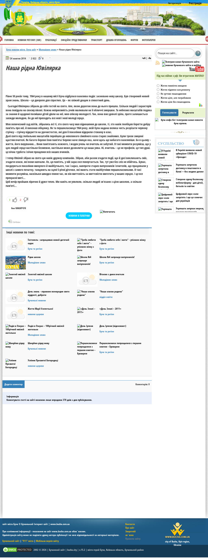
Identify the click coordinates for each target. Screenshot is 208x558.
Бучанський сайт (11, 541)
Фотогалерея (148, 40)
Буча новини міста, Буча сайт (21, 49)
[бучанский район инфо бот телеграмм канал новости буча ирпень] (180, 129)
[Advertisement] (80, 81)
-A (149, 58)
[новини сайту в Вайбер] (181, 65)
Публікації (51, 40)
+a (143, 58)
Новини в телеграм (79, 215)
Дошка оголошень (116, 40)
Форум (134, 40)
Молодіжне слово (47, 49)
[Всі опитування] (201, 105)
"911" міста (28, 541)
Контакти (130, 524)
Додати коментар (13, 384)
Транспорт (96, 40)
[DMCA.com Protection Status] (17, 552)
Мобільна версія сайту (47, 541)
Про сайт (129, 527)
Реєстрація (195, 3)
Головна (9, 40)
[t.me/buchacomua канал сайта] (180, 61)
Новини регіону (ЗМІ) (29, 40)
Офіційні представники (74, 40)
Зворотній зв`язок (130, 533)
